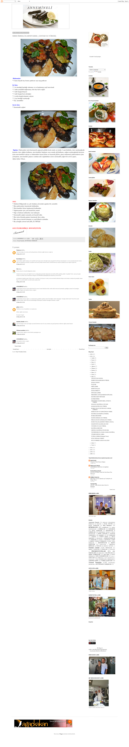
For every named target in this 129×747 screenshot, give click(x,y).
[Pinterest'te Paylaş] (42, 239)
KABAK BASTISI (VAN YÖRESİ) (99, 406)
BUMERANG (105, 527)
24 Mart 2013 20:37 (20, 343)
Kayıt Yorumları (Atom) (21, 351)
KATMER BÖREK (95, 399)
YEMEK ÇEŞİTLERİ (106, 560)
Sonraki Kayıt (16, 349)
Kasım (92, 360)
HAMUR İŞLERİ (104, 536)
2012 (91, 447)
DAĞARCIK (112, 529)
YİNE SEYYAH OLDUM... (97, 378)
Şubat (92, 443)
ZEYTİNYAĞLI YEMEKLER (31, 240)
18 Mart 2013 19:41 (20, 302)
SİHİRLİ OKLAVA (94, 477)
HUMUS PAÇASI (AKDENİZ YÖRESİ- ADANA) (102, 422)
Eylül (92, 364)
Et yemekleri (100, 535)
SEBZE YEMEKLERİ (94, 554)
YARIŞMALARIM (93, 560)
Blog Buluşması (107, 525)
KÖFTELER (107, 539)
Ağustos (93, 366)
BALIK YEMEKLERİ (94, 525)
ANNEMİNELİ (20, 286)
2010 (91, 451)
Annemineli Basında (94, 522)
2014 (91, 354)
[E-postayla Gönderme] (33, 238)
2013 (91, 356)
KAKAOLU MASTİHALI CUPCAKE (99, 404)
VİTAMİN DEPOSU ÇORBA (97, 434)
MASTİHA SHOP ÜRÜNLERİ (98, 396)
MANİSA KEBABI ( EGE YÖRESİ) (99, 418)
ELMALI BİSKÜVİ (95, 390)
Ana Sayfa (49, 349)
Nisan (92, 374)
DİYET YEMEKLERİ (97, 530)
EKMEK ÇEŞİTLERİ (102, 533)
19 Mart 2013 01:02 (20, 325)
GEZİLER (93, 536)
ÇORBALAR (101, 529)
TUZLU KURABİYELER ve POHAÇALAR (104, 559)
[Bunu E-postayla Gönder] (36, 239)
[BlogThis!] (37, 239)
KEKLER (93, 539)
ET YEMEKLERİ (111, 535)
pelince (17, 307)
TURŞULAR (100, 557)
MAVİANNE (93, 460)
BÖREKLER (93, 527)
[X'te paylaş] (39, 239)
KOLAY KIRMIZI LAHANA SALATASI (100, 440)
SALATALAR (109, 553)
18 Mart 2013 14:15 (20, 264)
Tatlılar (112, 556)
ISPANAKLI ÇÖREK (96, 392)
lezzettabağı (19, 258)
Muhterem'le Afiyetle (95, 465)
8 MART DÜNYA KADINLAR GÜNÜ (99, 424)
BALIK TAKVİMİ (108, 524)
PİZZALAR (104, 549)
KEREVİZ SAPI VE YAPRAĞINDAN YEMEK (101, 411)
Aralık (92, 358)
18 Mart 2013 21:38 (20, 317)
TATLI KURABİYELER (102, 556)
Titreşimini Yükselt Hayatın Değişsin (97, 461)
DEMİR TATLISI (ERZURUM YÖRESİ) (100, 380)
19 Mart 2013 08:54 (20, 334)
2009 (91, 453)
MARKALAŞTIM (103, 544)
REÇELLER (101, 553)
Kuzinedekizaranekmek (95, 470)
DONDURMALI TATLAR (104, 532)
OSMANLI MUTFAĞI (108, 545)
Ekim (92, 362)
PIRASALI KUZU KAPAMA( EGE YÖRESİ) (101, 420)
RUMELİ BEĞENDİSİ (96, 415)
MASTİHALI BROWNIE (96, 428)
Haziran (93, 370)
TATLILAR (92, 557)
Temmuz (93, 368)
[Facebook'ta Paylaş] (41, 239)
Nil (17, 269)
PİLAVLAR (96, 549)
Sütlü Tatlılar (106, 554)
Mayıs (92, 372)
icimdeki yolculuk (20, 321)
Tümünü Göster (112, 489)
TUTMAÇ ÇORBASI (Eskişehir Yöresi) (100, 436)
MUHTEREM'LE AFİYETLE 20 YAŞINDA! (99, 467)
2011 (91, 449)
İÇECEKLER (99, 538)
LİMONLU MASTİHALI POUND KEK (100, 430)
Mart (92, 376)
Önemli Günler (94, 548)
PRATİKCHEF (112, 549)
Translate (99, 72)
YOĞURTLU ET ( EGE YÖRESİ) (98, 426)
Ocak (92, 445)
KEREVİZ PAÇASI (95, 388)
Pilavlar (90, 549)
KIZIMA (101, 539)
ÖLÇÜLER (93, 384)
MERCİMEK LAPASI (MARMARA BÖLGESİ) (101, 394)
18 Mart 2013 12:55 (20, 254)
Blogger (61, 734)
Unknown (18, 250)
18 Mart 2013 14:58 (20, 281)
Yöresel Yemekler (20, 240)
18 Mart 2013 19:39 (20, 292)
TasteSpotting (93, 483)
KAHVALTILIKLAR (109, 538)
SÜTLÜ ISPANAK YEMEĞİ (97, 438)
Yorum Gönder (18, 346)
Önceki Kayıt (82, 349)
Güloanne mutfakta (21, 330)
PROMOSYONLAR (99, 551)
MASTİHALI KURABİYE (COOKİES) (100, 413)
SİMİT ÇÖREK (94, 386)
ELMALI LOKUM (95, 382)
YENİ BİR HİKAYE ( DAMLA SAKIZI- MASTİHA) (103, 432)
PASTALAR (109, 548)
